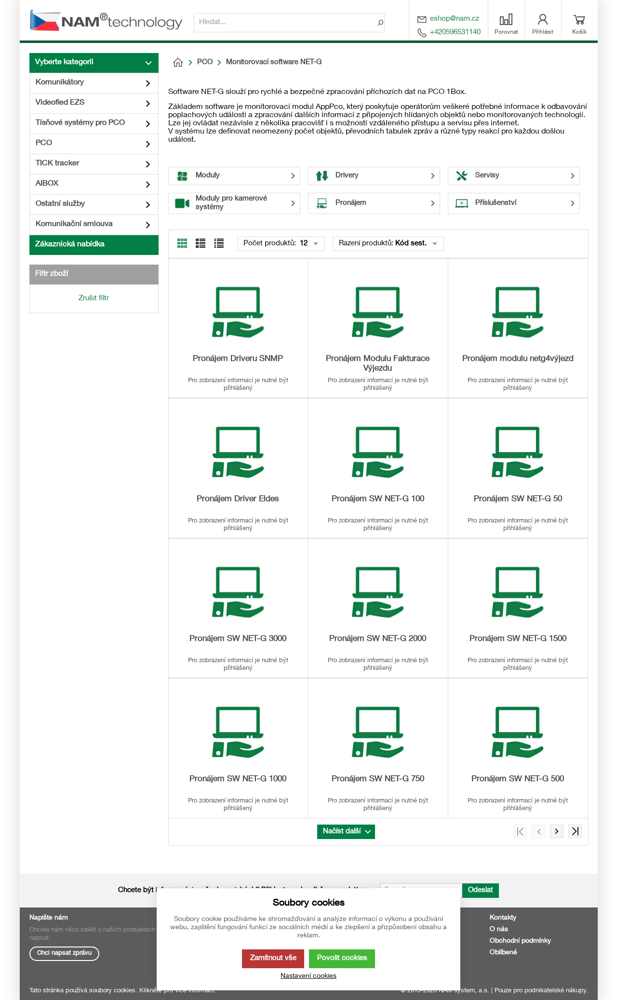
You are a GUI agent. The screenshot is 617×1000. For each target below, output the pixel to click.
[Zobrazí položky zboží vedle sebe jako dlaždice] (200, 243)
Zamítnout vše (273, 958)
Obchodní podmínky (520, 941)
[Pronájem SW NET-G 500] (518, 732)
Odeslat (480, 890)
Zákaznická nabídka (70, 245)
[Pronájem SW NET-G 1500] (518, 592)
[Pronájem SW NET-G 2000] (378, 592)
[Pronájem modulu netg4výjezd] (518, 312)
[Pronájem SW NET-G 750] (378, 732)
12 (303, 243)
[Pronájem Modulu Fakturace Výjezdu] (378, 312)
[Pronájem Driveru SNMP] (238, 312)
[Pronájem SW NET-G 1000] (238, 732)
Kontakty (503, 918)
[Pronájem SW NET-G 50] (518, 452)
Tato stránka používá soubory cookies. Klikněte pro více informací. (122, 991)
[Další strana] (556, 831)
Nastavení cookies (308, 976)
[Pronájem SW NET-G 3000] (238, 592)
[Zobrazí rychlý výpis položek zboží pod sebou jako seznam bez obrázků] (219, 243)
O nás (499, 929)
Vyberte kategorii (64, 63)
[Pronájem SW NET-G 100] (378, 452)
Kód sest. (411, 243)
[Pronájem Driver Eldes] (238, 452)
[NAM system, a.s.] (109, 20)
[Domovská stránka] (178, 62)
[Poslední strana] (575, 831)
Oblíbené (503, 952)
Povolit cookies (342, 958)
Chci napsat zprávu (64, 953)
